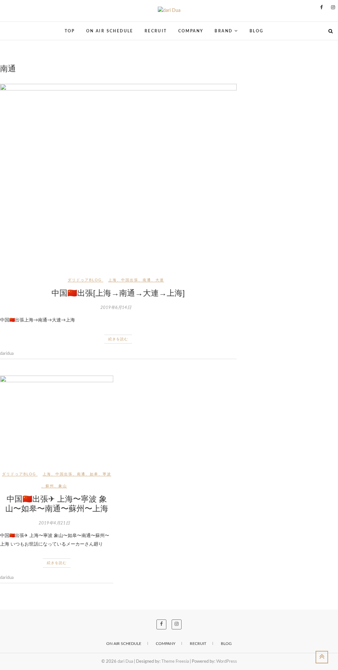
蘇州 (50, 486)
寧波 (107, 474)
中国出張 (129, 280)
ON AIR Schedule (123, 644)
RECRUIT (156, 31)
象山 (62, 486)
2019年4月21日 (54, 523)
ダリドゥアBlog (85, 280)
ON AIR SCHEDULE (109, 31)
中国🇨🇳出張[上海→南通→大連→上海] (118, 292)
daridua (7, 354)
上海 (112, 280)
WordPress (226, 661)
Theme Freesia (175, 661)
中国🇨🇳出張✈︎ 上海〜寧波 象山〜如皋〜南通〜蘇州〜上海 (56, 503)
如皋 (94, 474)
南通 (147, 280)
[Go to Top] (322, 657)
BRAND (223, 31)
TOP (70, 31)
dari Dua (14, 26)
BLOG (257, 31)
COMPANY (191, 31)
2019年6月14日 (115, 308)
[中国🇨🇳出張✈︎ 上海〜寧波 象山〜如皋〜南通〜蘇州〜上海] (56, 418)
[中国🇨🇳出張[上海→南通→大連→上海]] (118, 175)
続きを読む (118, 339)
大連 (159, 280)
